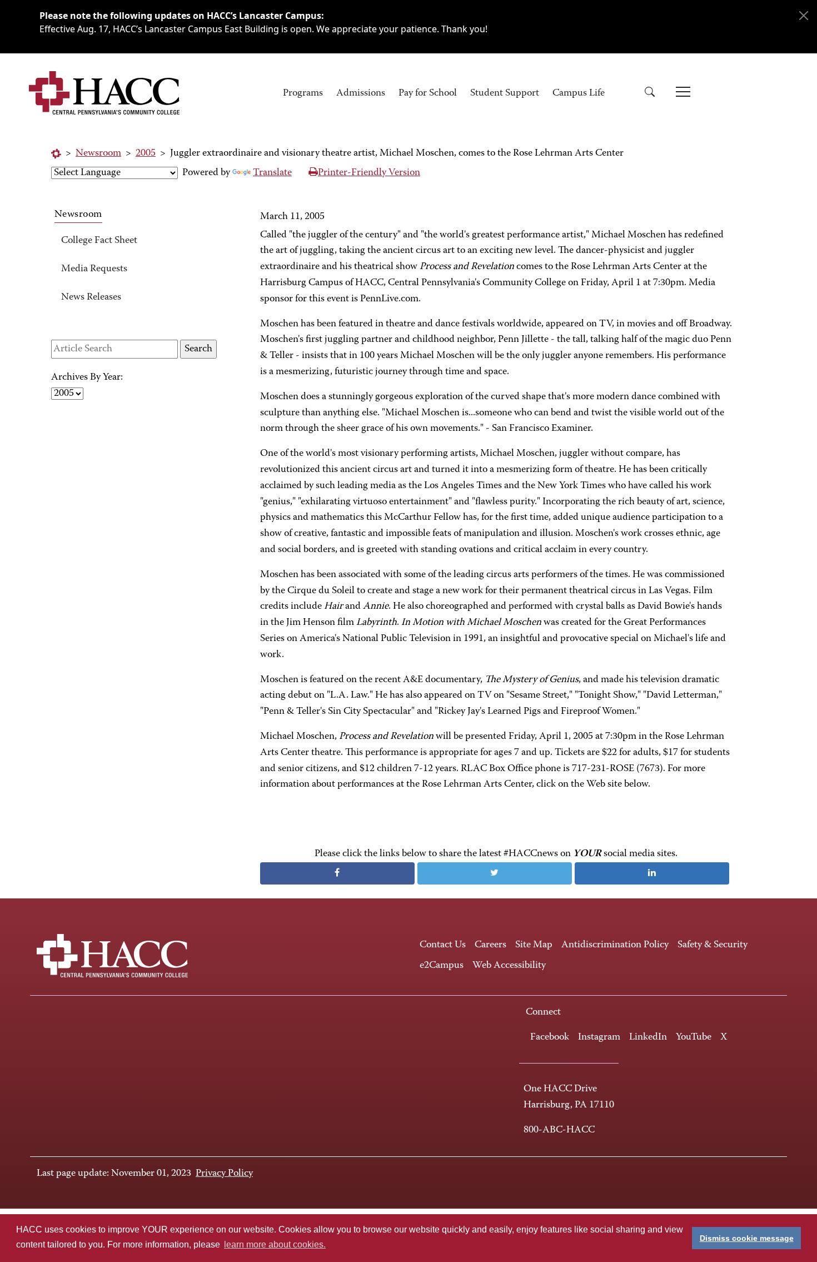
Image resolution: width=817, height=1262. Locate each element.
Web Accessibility (509, 966)
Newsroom (98, 153)
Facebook (549, 1037)
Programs (303, 93)
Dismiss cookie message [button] (747, 1238)
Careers (490, 945)
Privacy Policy (224, 1174)
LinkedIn (648, 1037)
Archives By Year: (87, 377)
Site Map (533, 945)
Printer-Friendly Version (369, 173)
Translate (272, 173)
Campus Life (578, 93)
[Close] (803, 15)
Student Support (504, 93)
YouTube (693, 1037)
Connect (543, 1012)
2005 (146, 153)
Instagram (599, 1037)
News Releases (91, 297)
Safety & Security (712, 945)
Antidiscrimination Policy (615, 945)
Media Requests (94, 269)
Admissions (360, 93)
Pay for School (427, 93)
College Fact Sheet (99, 241)
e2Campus (442, 966)
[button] (653, 93)
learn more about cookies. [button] (275, 1244)
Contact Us (443, 945)
